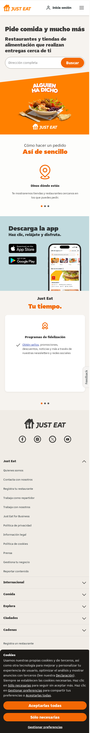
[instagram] (37, 442)
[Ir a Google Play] (23, 260)
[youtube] (67, 442)
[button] (17, 7)
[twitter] (52, 442)
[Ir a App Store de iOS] (23, 248)
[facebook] (22, 442)
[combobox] (32, 62)
